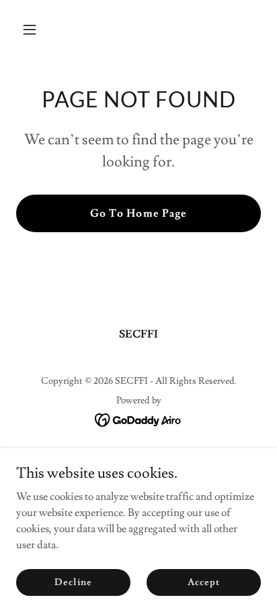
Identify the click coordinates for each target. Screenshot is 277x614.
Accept (203, 582)
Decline (72, 582)
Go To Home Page (138, 213)
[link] (139, 417)
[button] (34, 29)
